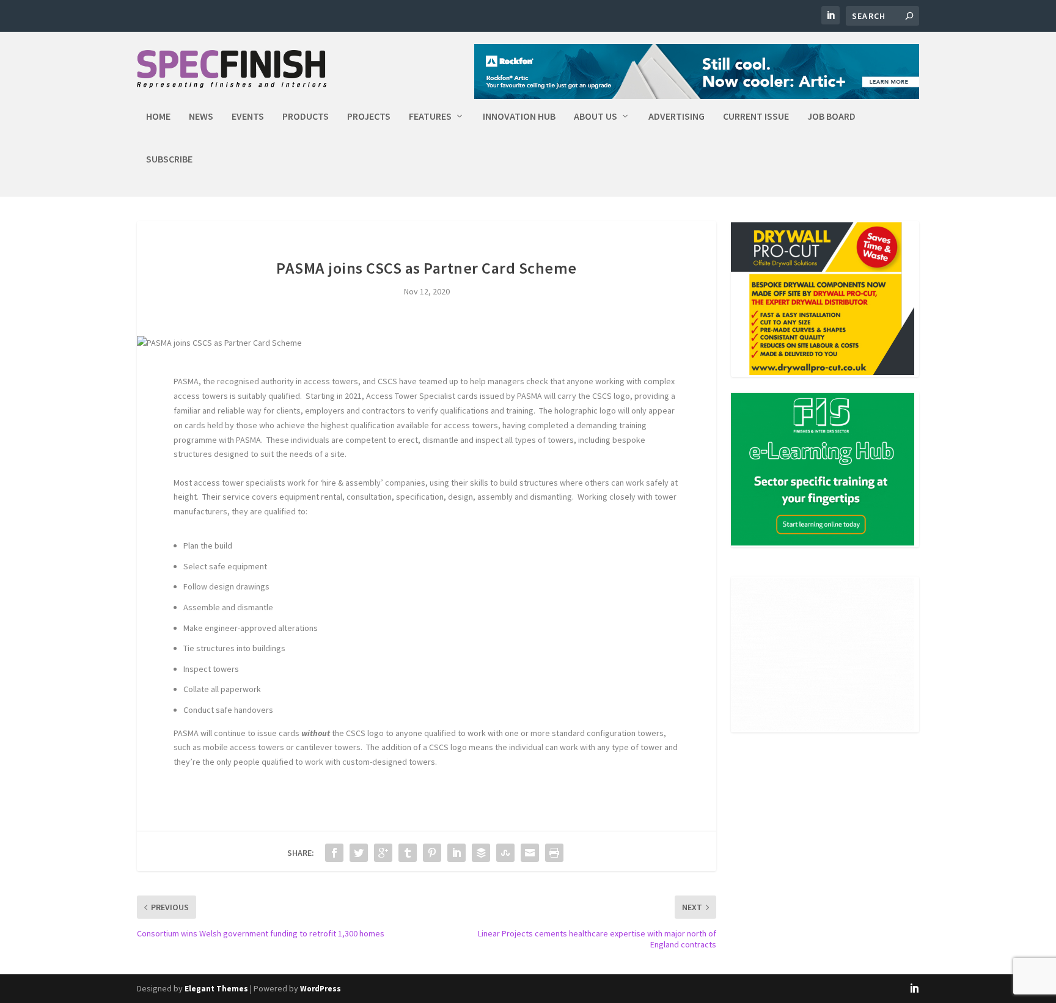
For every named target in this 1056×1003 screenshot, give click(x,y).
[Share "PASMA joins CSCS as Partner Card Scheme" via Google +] (383, 853)
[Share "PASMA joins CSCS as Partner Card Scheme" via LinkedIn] (456, 853)
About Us (595, 116)
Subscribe (169, 159)
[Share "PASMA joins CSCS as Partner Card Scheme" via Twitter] (358, 853)
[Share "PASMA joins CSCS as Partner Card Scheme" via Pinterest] (432, 853)
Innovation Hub (519, 116)
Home (158, 116)
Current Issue (756, 116)
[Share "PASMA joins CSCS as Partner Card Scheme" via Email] (530, 853)
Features (430, 116)
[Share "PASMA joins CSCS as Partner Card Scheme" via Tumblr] (407, 853)
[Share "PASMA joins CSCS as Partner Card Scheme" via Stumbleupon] (505, 853)
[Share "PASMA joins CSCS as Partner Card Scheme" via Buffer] (481, 853)
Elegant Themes (216, 988)
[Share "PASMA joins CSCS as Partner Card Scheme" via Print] (554, 853)
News (201, 116)
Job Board (831, 116)
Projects (369, 116)
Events (248, 116)
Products (305, 116)
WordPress (320, 988)
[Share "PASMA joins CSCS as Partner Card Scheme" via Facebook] (334, 853)
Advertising (676, 116)
